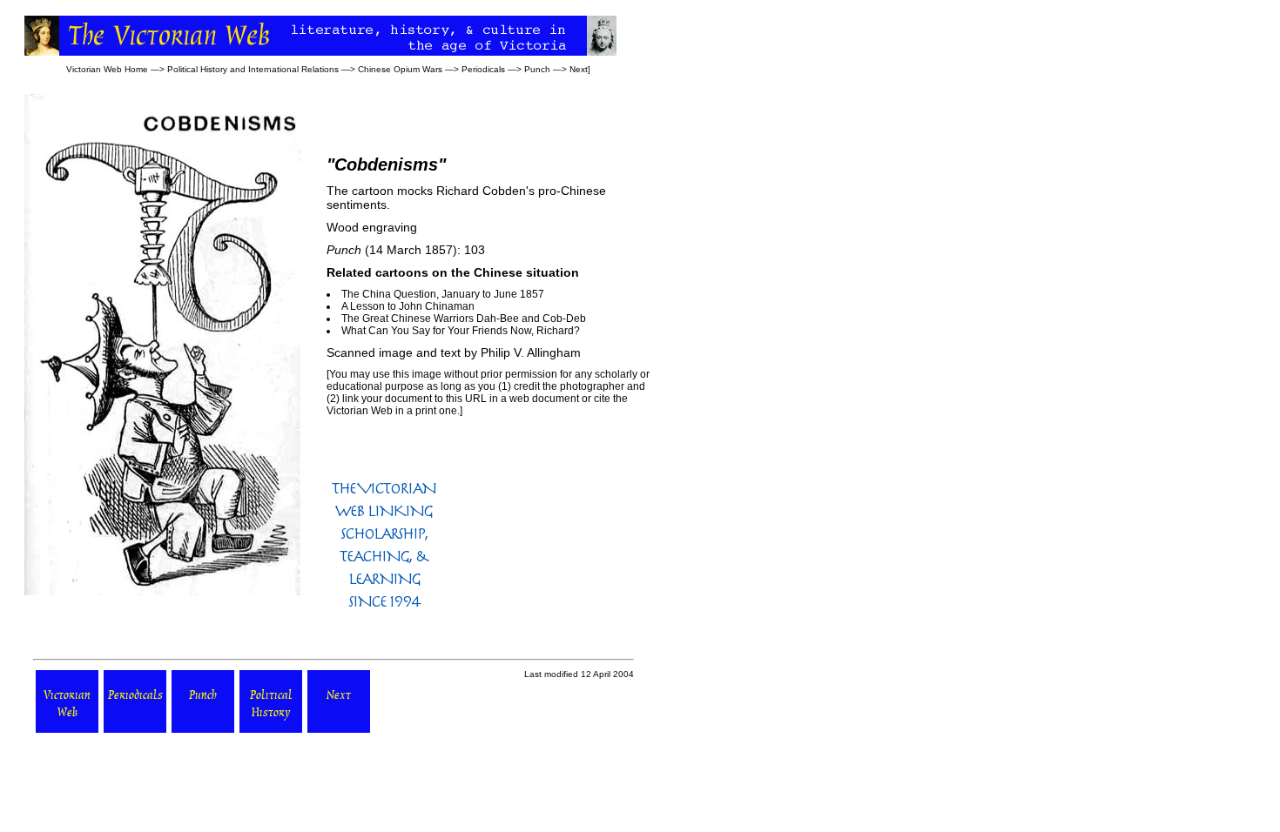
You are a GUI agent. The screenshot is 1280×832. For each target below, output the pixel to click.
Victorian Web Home (107, 69)
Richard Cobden (481, 191)
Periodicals (483, 69)
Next (578, 69)
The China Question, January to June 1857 (442, 294)
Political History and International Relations (253, 69)
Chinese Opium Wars (400, 69)
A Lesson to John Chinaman (408, 306)
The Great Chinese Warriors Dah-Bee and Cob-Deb (463, 318)
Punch (537, 69)
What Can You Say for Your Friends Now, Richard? (460, 331)
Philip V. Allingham (531, 352)
